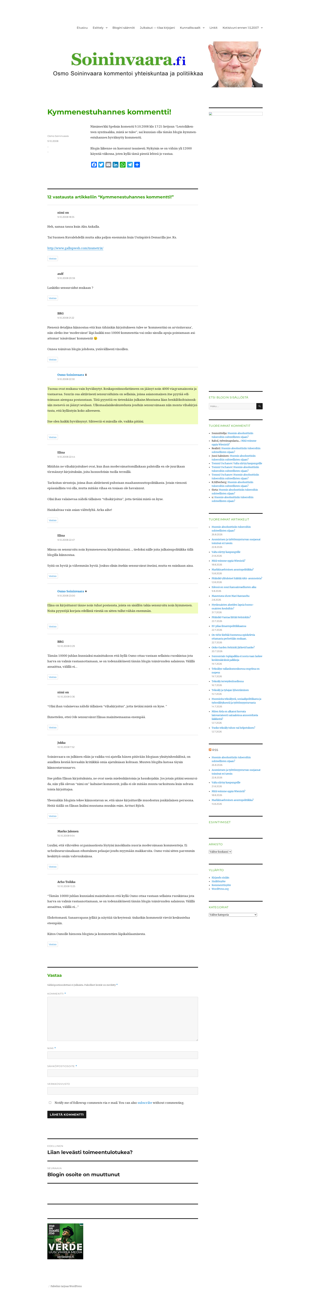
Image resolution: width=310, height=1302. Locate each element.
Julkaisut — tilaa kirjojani (157, 27)
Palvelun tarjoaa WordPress (66, 1286)
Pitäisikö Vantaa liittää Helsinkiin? (231, 617)
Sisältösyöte (219, 881)
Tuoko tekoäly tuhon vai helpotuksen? (233, 727)
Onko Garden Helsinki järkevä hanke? (233, 647)
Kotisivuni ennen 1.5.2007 (241, 27)
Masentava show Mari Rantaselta (230, 596)
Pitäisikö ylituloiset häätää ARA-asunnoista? (237, 578)
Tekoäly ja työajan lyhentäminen (230, 690)
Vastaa (53, 258)
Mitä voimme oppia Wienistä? (228, 560)
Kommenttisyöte (221, 885)
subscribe (145, 1103)
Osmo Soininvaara (58, 136)
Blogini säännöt (123, 27)
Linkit (214, 27)
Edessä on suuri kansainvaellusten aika (234, 587)
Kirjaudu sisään (220, 877)
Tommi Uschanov (222, 463)
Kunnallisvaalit (190, 27)
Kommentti (56, 993)
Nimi (51, 1048)
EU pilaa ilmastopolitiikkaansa (229, 626)
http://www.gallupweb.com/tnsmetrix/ (75, 248)
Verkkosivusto (58, 1083)
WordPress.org (220, 888)
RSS (215, 750)
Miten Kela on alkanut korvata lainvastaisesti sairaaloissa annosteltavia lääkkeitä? (235, 715)
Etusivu (82, 27)
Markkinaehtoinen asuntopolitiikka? (232, 569)
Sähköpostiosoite (62, 1066)
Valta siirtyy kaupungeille (247, 463)
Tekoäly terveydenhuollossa (228, 681)
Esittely (98, 27)
